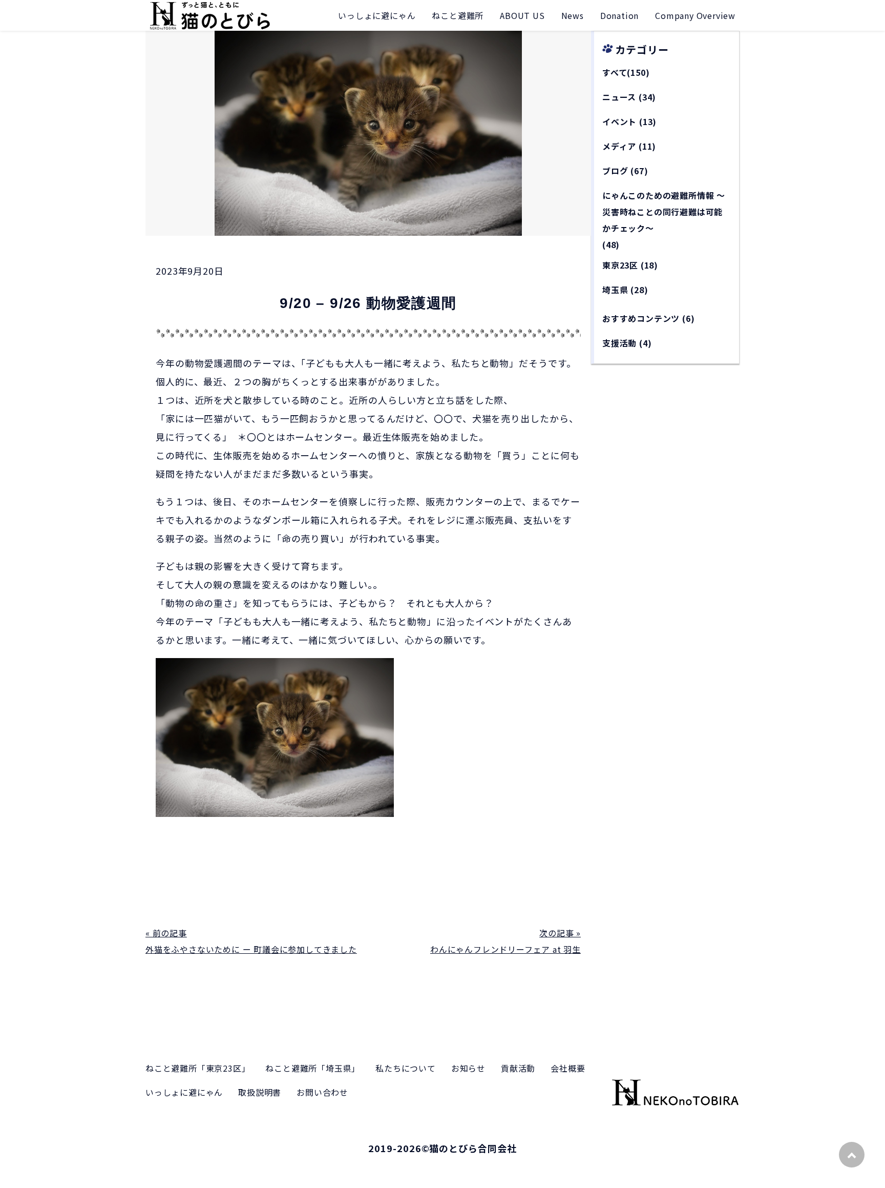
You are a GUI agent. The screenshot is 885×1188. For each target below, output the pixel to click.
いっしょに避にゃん (376, 15)
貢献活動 (518, 1068)
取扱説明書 (259, 1092)
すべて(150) (625, 72)
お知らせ (468, 1068)
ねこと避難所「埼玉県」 (312, 1068)
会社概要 (568, 1068)
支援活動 (619, 343)
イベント (619, 121)
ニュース (619, 97)
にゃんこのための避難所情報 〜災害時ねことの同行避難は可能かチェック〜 (663, 211)
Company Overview (695, 15)
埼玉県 (615, 289)
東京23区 (620, 265)
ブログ (615, 171)
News (572, 15)
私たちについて (405, 1068)
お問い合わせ (322, 1092)
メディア (619, 146)
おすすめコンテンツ (641, 318)
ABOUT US (522, 15)
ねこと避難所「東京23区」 (197, 1068)
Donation (619, 15)
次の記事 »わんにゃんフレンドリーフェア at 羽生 (505, 941)
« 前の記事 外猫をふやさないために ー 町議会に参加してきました (251, 941)
